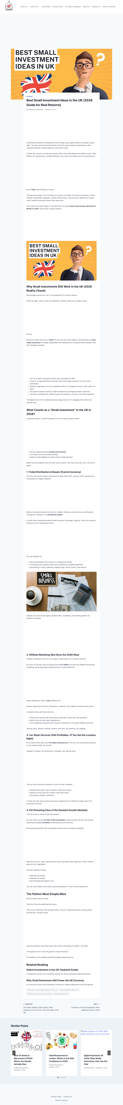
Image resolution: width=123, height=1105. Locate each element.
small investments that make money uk (39, 994)
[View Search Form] (119, 6)
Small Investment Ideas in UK (68, 990)
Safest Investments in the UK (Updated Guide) (52, 969)
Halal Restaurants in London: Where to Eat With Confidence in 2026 (61, 1058)
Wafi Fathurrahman (22, 1068)
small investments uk (62, 994)
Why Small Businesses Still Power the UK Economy (55, 980)
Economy (29, 96)
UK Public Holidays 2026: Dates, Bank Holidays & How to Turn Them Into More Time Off (41, 1008)
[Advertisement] (61, 34)
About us (86, 7)
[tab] (57, 1077)
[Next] (109, 1053)
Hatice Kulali (90, 1068)
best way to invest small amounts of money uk (42, 990)
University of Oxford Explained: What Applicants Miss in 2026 (85, 1007)
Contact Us (96, 7)
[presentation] (26, 1040)
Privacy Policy (57, 7)
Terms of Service (108, 7)
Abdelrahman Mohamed (35, 109)
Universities (45, 7)
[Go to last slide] (13, 1053)
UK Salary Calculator (73, 7)
